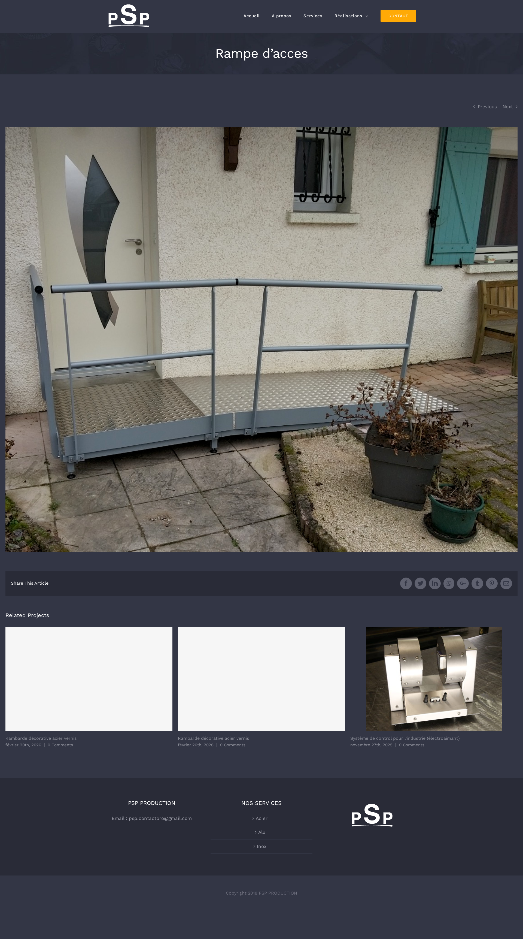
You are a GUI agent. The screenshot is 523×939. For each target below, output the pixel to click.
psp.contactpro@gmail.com (160, 818)
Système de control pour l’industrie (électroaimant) (405, 738)
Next (508, 106)
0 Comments (60, 744)
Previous (487, 106)
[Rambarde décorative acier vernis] (89, 679)
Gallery (433, 679)
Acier (261, 818)
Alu (261, 832)
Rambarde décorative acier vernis (41, 738)
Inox (261, 846)
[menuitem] (252, 16)
